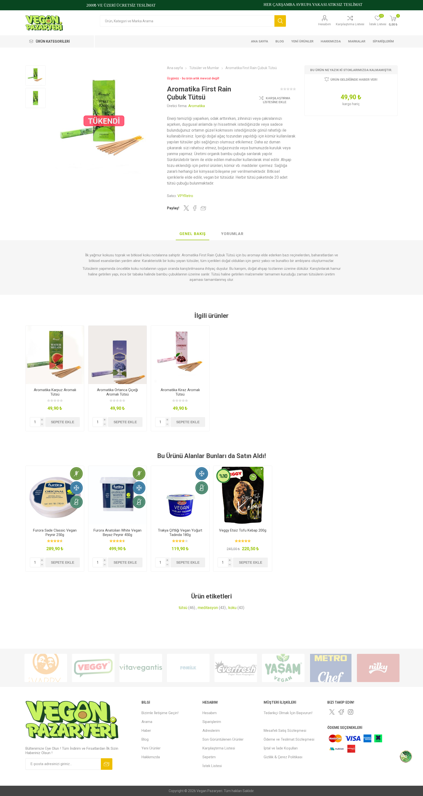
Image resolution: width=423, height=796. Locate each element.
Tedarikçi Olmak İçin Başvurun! (288, 713)
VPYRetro (185, 196)
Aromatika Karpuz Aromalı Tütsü (55, 392)
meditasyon (208, 607)
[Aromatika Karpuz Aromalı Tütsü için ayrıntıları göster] (55, 355)
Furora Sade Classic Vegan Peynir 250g (55, 532)
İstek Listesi (212, 766)
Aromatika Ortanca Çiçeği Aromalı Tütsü (117, 392)
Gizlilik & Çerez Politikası (283, 757)
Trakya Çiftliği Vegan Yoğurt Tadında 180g (180, 532)
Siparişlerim (211, 722)
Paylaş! (173, 208)
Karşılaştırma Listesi (350, 24)
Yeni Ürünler (151, 748)
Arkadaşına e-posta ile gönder (203, 208)
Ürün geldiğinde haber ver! (353, 79)
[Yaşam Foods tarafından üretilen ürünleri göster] (235, 668)
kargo (347, 104)
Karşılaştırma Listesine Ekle (276, 100)
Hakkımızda (150, 757)
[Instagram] (350, 712)
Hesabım (324, 24)
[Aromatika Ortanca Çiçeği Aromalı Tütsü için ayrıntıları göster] (117, 355)
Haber (146, 730)
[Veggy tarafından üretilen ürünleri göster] (45, 668)
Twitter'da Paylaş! (186, 208)
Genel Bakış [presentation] (192, 234)
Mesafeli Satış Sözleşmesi (285, 730)
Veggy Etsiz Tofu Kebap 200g (242, 530)
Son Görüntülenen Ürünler (223, 739)
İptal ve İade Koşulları (281, 748)
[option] (46, 668)
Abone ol (106, 764)
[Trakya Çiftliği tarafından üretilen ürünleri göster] (378, 668)
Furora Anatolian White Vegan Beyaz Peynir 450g (117, 532)
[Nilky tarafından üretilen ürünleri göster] (330, 668)
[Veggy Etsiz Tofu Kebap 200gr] (242, 495)
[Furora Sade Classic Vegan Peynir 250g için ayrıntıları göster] (55, 495)
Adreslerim (211, 730)
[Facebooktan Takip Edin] (341, 712)
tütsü (183, 607)
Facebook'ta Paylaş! (195, 208)
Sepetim (209, 757)
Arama (280, 21)
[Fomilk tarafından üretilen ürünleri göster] (140, 668)
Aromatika (196, 106)
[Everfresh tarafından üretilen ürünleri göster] (188, 668)
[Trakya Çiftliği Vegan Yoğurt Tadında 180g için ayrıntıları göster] (180, 495)
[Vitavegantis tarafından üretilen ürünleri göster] (93, 668)
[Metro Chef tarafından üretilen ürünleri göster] (283, 668)
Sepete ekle (62, 422)
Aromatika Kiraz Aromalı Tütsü (180, 392)
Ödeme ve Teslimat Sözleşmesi (289, 739)
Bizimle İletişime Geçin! (159, 713)
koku (232, 607)
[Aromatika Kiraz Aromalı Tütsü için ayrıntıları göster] (180, 355)
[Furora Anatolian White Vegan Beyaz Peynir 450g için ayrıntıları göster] (117, 495)
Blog (145, 739)
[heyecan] (332, 712)
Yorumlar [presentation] (232, 234)
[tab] (192, 234)
